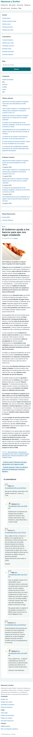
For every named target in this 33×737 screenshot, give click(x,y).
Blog (19, 8)
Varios (4, 89)
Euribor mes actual (6, 702)
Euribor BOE (6, 217)
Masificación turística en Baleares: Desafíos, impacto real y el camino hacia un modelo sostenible (15, 117)
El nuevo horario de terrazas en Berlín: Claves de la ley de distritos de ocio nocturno (16, 142)
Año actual (20, 5)
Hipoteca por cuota (8, 43)
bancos (16, 453)
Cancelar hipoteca (7, 54)
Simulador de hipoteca (7, 704)
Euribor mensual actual (9, 21)
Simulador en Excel (8, 46)
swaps (10, 457)
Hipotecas (27, 5)
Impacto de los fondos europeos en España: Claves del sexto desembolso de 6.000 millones (15, 103)
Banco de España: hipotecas (9, 729)
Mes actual (12, 5)
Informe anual (6, 24)
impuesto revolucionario (17, 455)
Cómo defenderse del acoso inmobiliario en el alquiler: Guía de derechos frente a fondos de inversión (16, 131)
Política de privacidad (7, 715)
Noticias (4, 84)
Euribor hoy (4, 5)
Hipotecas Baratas (7, 79)
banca (12, 453)
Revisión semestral (8, 51)
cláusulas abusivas (24, 453)
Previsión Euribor (7, 27)
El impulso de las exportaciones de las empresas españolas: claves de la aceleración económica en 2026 (16, 124)
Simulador (14, 8)
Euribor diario (6, 18)
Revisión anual (5, 8)
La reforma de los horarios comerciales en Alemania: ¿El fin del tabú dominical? (14, 137)
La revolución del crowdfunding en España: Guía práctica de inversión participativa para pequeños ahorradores (15, 148)
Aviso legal (4, 713)
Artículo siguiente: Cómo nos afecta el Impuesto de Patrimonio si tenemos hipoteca (15, 469)
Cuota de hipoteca (7, 40)
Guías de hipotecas (6, 707)
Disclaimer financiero (7, 720)
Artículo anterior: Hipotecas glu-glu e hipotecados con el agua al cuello (14, 463)
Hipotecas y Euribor (10, 1)
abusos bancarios (12, 452)
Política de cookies (6, 718)
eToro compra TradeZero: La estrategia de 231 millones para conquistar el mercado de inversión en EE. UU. (16, 110)
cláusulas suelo (6, 455)
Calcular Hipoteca (7, 220)
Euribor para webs (7, 30)
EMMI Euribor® (5, 726)
